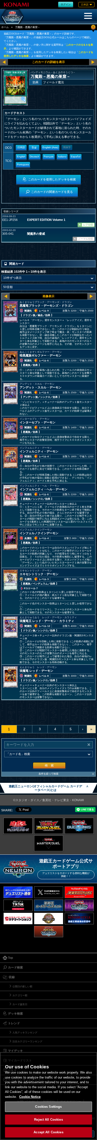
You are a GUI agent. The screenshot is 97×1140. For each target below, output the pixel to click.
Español (75, 156)
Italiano (62, 156)
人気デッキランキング (24, 1032)
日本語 (21, 147)
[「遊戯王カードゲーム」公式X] (48, 892)
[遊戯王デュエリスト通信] (18, 892)
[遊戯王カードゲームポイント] (48, 905)
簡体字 (67, 147)
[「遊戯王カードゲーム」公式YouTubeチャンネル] (79, 892)
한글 (34, 147)
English (21, 156)
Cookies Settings (48, 1107)
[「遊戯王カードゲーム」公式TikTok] (18, 905)
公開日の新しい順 (22, 986)
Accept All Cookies (48, 1132)
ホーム (5, 27)
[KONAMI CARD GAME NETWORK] (79, 905)
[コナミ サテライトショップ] (18, 918)
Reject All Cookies (48, 1119)
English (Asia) (50, 147)
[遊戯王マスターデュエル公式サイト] (48, 843)
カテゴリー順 (19, 995)
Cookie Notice (30, 1097)
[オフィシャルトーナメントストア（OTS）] (48, 918)
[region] (48, 1096)
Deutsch (34, 156)
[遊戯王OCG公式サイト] (18, 826)
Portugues (23, 164)
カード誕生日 (19, 1004)
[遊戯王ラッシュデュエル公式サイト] (48, 826)
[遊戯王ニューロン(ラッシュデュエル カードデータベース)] (48, 931)
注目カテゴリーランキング (27, 1041)
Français (48, 156)
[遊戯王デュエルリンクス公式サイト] (79, 826)
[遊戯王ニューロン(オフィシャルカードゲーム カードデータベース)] (12, 16)
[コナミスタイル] (79, 918)
